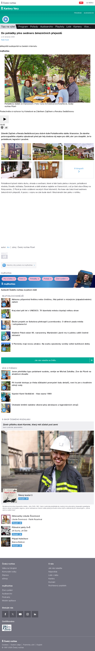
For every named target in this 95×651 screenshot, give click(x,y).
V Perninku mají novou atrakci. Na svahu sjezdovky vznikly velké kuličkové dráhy (51, 344)
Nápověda (52, 572)
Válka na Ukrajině (9, 568)
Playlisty (59, 26)
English (39, 645)
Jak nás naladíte (55, 568)
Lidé (68, 26)
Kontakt (51, 582)
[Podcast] (2, 127)
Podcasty (6, 597)
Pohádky (33, 279)
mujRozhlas (6, 273)
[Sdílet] (6, 127)
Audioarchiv (89, 13)
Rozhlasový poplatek (57, 585)
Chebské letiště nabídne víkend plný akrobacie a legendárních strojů (45, 405)
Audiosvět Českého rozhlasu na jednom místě (19, 290)
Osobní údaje (16, 645)
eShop (5, 579)
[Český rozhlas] (8, 3)
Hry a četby (8, 279)
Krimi (21, 279)
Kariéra (51, 579)
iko (8, 247)
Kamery (77, 26)
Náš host (5, 40)
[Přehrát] (4, 119)
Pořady (34, 26)
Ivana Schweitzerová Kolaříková (53, 104)
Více (87, 26)
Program (77, 13)
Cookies (5, 645)
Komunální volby (9, 572)
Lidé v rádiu (53, 575)
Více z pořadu (9, 368)
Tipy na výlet (8, 26)
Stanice (5, 575)
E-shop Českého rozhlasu (16, 419)
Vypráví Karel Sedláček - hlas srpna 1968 (32, 394)
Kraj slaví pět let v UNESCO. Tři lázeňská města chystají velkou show (45, 310)
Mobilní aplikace (9, 601)
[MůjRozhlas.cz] (4, 51)
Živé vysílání (61, 279)
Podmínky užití (28, 645)
